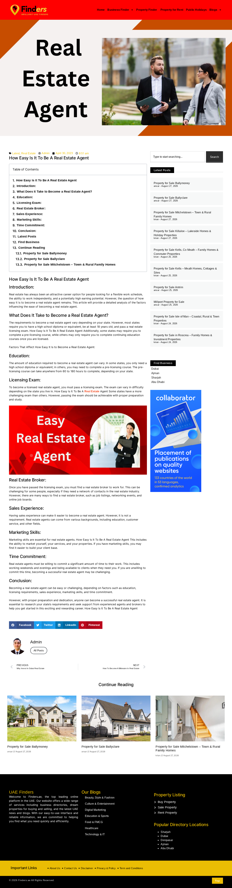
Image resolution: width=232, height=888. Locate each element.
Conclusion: (27, 231)
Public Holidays (196, 9)
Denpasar (167, 840)
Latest (16, 153)
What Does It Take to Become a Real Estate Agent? (54, 191)
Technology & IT (95, 834)
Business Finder (118, 9)
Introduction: (26, 186)
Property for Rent (171, 9)
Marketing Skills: (29, 219)
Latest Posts (27, 236)
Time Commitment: (31, 225)
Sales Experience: (29, 214)
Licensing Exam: (29, 202)
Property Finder (147, 9)
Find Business (29, 242)
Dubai (164, 836)
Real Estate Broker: (31, 208)
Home (101, 9)
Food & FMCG (94, 822)
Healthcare (92, 828)
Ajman (165, 844)
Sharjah (165, 832)
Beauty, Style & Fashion (100, 797)
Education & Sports (97, 816)
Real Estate (28, 153)
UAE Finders (21, 792)
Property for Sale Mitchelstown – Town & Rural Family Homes (70, 264)
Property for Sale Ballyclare (44, 259)
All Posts (39, 650)
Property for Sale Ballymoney (45, 253)
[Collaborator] (175, 491)
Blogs (213, 9)
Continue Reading (31, 247)
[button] (21, 625)
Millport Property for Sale (169, 301)
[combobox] (177, 157)
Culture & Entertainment (100, 803)
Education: (25, 197)
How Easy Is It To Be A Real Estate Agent (46, 180)
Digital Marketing (95, 809)
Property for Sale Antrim (168, 287)
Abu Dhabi (167, 848)
